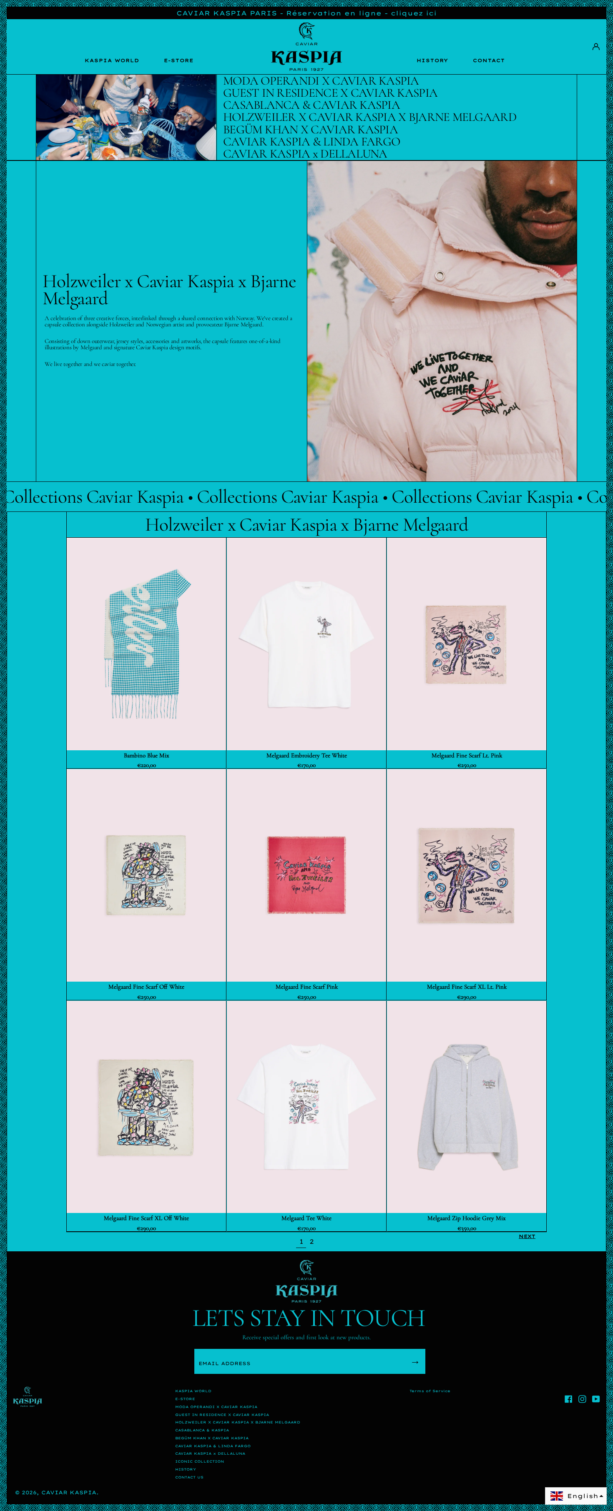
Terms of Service (430, 1391)
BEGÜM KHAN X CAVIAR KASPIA (212, 1438)
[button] (576, 1496)
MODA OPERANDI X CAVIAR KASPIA (216, 1407)
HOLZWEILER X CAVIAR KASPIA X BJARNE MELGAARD (237, 1422)
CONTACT (489, 60)
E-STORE (178, 60)
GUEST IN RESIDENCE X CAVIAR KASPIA (222, 1415)
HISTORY (432, 60)
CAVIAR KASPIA (68, 1492)
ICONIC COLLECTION (199, 1461)
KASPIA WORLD (112, 60)
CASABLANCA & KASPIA (202, 1430)
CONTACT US (189, 1477)
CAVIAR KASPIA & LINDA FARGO (213, 1446)
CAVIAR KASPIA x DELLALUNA (210, 1453)
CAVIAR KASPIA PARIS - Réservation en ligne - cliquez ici (306, 13)
